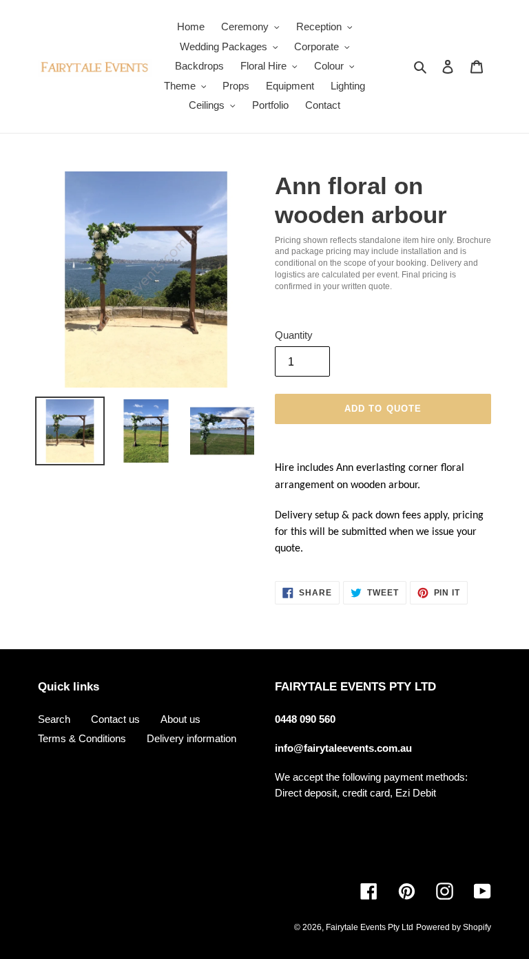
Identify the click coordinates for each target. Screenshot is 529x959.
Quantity (294, 335)
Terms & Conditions (82, 738)
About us (180, 719)
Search (54, 719)
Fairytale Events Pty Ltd (369, 927)
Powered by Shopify (453, 927)
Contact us (115, 719)
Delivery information (191, 738)
